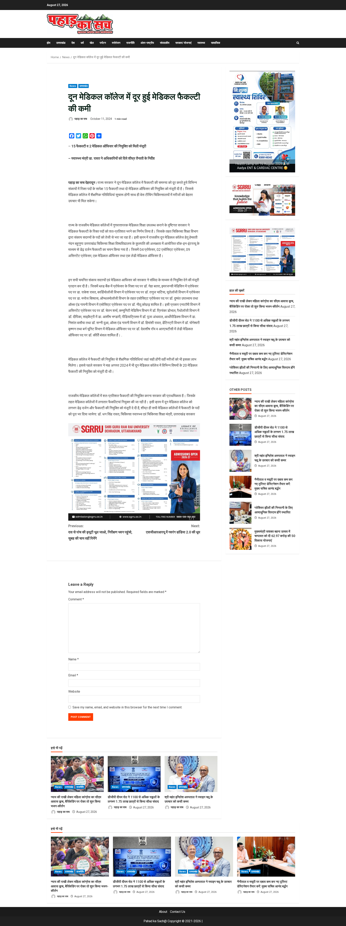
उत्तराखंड (60, 42)
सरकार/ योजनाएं (183, 42)
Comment (76, 599)
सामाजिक (215, 42)
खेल (92, 42)
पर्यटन (103, 42)
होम (48, 42)
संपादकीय (164, 42)
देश (73, 42)
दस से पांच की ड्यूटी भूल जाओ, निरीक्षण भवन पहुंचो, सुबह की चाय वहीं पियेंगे (100, 532)
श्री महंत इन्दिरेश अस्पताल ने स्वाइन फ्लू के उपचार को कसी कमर (240, 461)
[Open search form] (298, 43)
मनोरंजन (116, 42)
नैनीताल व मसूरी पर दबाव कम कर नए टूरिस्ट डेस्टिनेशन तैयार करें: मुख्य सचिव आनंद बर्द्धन (240, 487)
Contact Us (177, 912)
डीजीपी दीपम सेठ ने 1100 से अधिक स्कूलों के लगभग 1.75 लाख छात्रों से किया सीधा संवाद (240, 435)
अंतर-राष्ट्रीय (147, 42)
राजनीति (130, 42)
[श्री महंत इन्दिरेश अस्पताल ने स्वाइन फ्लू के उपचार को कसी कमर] (191, 774)
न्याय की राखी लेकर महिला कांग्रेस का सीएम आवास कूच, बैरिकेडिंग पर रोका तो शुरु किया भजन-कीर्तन (76, 801)
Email (73, 675)
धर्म (82, 42)
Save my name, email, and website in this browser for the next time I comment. (127, 707)
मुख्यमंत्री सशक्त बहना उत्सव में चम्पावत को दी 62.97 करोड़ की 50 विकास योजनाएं (240, 539)
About (163, 912)
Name (73, 659)
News (72, 86)
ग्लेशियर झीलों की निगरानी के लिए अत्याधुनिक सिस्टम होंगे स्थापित (240, 513)
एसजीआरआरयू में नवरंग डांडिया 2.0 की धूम (173, 529)
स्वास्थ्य (201, 42)
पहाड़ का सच (80, 118)
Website (74, 691)
